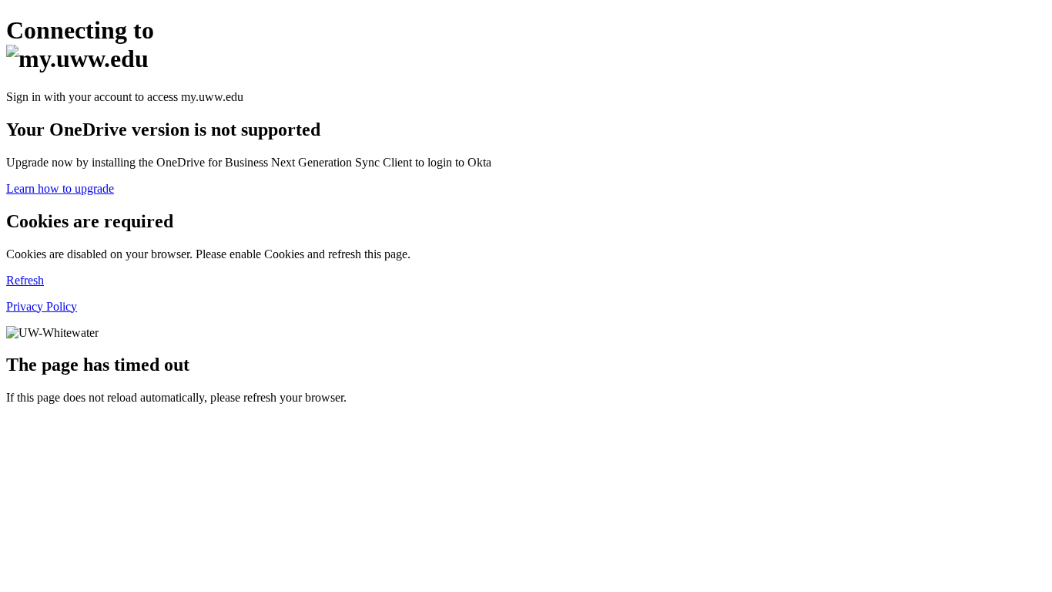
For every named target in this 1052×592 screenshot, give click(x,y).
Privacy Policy (41, 306)
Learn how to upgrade (60, 188)
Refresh (25, 280)
